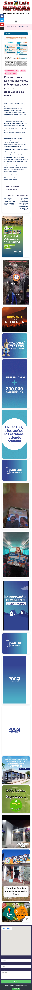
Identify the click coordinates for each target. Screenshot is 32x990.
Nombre (3, 958)
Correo (3, 964)
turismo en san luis (10, 73)
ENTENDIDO (16, 988)
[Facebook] (2, 16)
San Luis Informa (12, 187)
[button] (16, 21)
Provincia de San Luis (11, 70)
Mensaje (3, 970)
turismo (23, 70)
